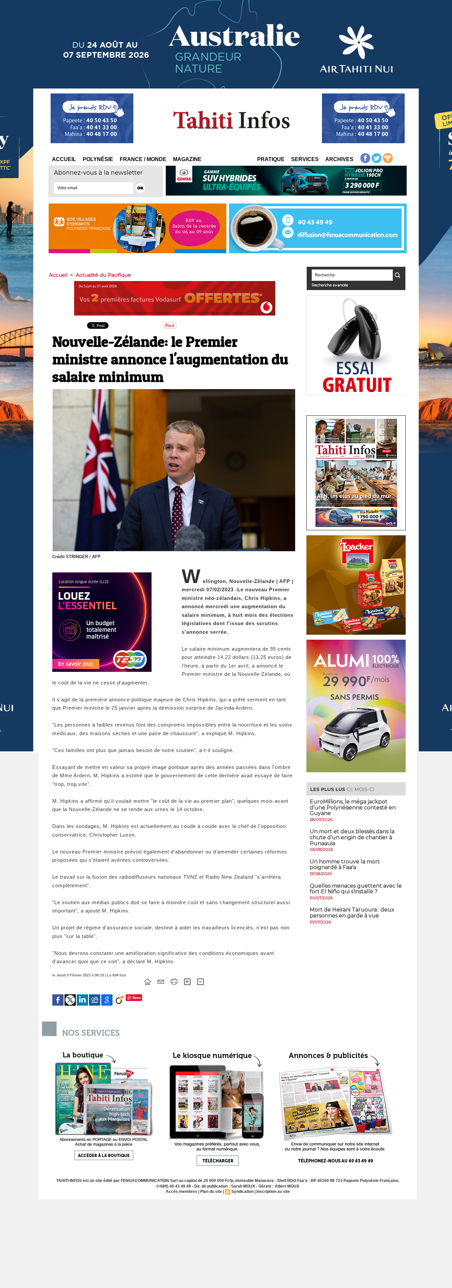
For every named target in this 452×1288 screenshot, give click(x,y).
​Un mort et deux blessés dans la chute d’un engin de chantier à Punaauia (352, 837)
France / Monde (143, 159)
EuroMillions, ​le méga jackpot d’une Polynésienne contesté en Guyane (353, 807)
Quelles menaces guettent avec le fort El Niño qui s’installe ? (356, 889)
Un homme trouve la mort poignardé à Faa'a (345, 864)
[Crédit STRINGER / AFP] (174, 391)
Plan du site (211, 1191)
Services (305, 159)
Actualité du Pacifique (103, 275)
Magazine (187, 159)
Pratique (271, 159)
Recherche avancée (330, 284)
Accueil (64, 159)
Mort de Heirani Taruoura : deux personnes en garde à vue (352, 913)
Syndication (242, 1191)
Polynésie (98, 159)
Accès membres (181, 1191)
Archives (339, 159)
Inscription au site (273, 1191)
